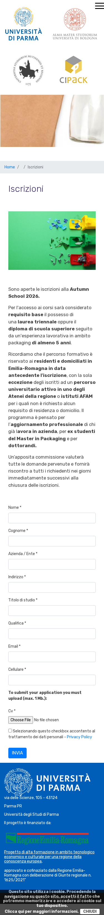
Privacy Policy (79, 737)
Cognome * (18, 530)
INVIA (17, 753)
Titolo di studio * (22, 600)
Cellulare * (17, 669)
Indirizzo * (17, 577)
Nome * (14, 507)
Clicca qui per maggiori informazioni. (41, 911)
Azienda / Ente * (22, 553)
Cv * (12, 711)
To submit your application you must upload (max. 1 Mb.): (45, 695)
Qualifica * (17, 623)
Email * (14, 646)
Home (9, 167)
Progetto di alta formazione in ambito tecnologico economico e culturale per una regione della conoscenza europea (49, 857)
